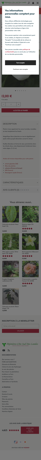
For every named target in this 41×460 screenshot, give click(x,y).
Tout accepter (20, 63)
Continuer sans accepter (20, 69)
